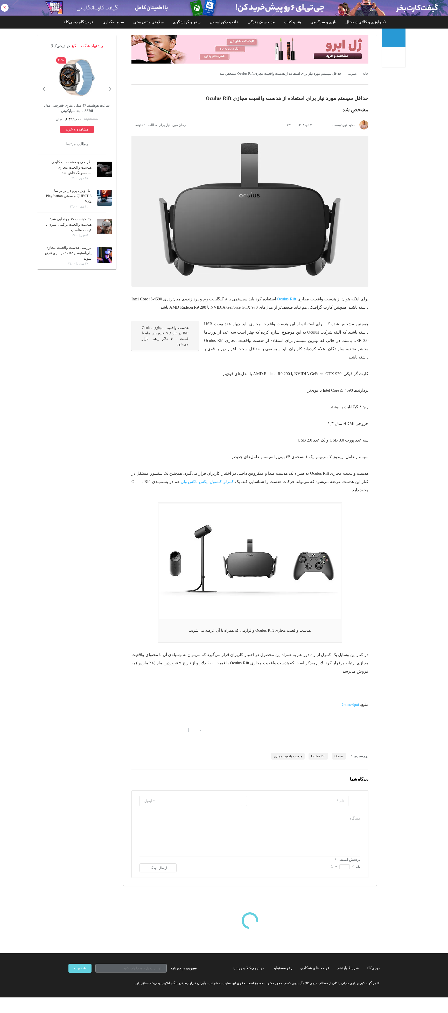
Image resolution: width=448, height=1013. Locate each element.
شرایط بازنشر (348, 968)
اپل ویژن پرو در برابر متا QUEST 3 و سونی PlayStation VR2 (69, 196)
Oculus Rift (286, 299)
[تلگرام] (70, 983)
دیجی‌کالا (373, 968)
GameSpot (350, 704)
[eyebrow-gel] (249, 49)
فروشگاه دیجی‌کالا (78, 22)
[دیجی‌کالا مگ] (393, 38)
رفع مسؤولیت (281, 968)
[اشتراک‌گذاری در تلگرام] (133, 730)
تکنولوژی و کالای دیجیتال (365, 22)
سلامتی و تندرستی (148, 22)
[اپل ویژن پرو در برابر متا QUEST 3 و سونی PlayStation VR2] (104, 198)
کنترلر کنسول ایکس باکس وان (207, 481)
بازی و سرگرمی (323, 22)
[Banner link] (224, 8)
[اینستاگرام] (80, 983)
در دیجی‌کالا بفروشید (248, 968)
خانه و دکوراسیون (224, 22)
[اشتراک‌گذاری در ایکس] (152, 730)
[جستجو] (394, 57)
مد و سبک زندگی (261, 22)
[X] (89, 983)
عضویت (80, 968)
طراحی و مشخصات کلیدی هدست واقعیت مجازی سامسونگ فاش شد (71, 167)
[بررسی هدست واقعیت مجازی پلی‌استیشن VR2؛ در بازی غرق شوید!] (104, 255)
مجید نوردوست (343, 125)
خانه (365, 73)
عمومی (352, 73)
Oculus (338, 756)
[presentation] (110, 88)
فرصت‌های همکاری (314, 968)
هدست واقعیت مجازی (288, 756)
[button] (198, 730)
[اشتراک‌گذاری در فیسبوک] (161, 730)
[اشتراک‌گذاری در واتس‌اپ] (143, 730)
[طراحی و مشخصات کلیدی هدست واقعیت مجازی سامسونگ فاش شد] (104, 169)
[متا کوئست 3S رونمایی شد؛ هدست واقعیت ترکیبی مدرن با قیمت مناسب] (104, 226)
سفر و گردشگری (187, 22)
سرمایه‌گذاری (113, 22)
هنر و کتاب (292, 22)
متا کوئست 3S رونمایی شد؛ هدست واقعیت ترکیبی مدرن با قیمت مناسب (68, 224)
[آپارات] (98, 983)
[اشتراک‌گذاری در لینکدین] (171, 730)
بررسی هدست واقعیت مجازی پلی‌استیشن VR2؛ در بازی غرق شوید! (68, 253)
